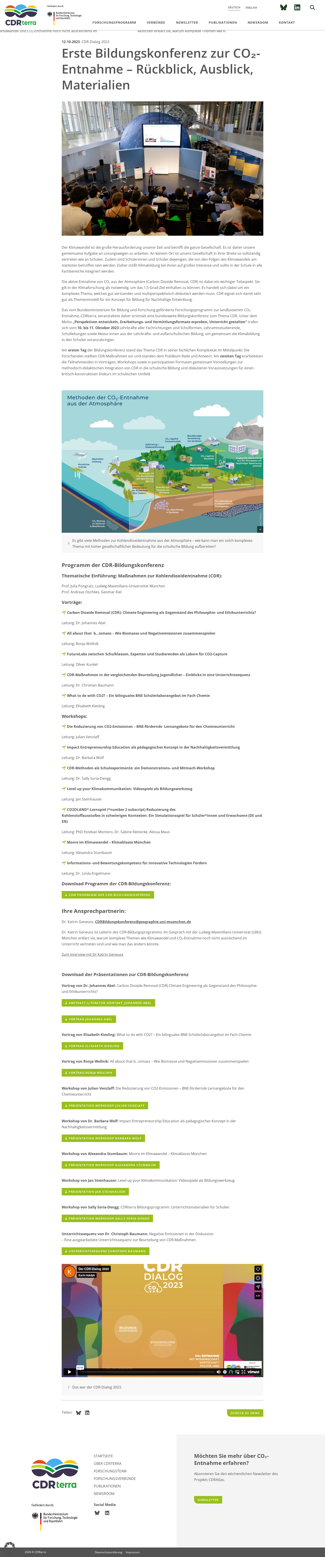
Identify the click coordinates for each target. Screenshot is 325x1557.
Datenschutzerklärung (108, 1552)
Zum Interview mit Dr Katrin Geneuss (92, 954)
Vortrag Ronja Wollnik (91, 1073)
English (251, 7)
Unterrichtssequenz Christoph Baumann (107, 1251)
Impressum (133, 1552)
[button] (9, 1547)
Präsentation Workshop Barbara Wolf (105, 1138)
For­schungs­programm (114, 22)
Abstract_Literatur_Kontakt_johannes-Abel (110, 1003)
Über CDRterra (107, 1463)
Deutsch (234, 7)
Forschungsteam (110, 1471)
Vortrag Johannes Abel (91, 1019)
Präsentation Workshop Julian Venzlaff (107, 1106)
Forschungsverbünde (115, 1478)
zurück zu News (245, 1413)
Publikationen (223, 22)
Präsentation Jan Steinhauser (97, 1192)
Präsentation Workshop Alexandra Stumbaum (112, 1165)
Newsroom (258, 22)
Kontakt (287, 22)
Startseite (103, 1456)
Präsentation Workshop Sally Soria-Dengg (109, 1218)
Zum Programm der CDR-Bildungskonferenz (110, 895)
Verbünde (156, 22)
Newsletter (187, 22)
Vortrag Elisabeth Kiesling (94, 1046)
